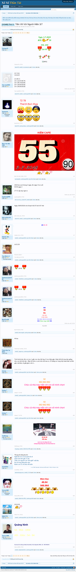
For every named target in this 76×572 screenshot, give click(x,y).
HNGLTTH (5, 516)
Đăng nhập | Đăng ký (68, 1)
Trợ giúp (58, 567)
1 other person (39, 372)
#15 (74, 415)
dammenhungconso (19, 472)
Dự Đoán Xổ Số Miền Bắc (14, 26)
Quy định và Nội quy (70, 569)
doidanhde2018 (22, 549)
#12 (74, 348)
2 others (38, 418)
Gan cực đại (67, 17)
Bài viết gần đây (15, 8)
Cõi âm (4, 371)
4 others (36, 395)
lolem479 (17, 67)
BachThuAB (5, 319)
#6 (74, 215)
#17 (74, 469)
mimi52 (21, 67)
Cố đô (29, 472)
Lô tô (9, 19)
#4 (74, 176)
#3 (74, 123)
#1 (74, 64)
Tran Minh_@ (6, 256)
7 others (35, 278)
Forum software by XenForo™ (14, 569)
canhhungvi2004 (27, 93)
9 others (38, 126)
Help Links (20, 6)
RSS (74, 567)
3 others (35, 93)
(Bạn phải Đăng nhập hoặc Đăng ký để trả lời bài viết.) (62, 555)
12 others (34, 67)
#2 (74, 91)
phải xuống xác (6, 217)
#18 (74, 495)
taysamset (5, 111)
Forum (6, 6)
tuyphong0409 (6, 196)
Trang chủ (63, 567)
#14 (74, 392)
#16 (74, 446)
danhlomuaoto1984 (7, 278)
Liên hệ (53, 567)
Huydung (17, 448)
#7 (74, 235)
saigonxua (21, 351)
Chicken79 (28, 26)
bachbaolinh (17, 179)
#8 (74, 257)
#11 (74, 329)
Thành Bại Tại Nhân (6, 351)
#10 (74, 296)
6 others (40, 179)
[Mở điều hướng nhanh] (73, 13)
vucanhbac (5, 466)
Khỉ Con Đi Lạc (18, 199)
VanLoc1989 (5, 535)
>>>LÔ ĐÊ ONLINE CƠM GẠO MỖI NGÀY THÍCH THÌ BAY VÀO (44, 467)
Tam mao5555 (6, 85)
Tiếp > (28, 32)
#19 (74, 514)
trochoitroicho (26, 67)
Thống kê (61, 17)
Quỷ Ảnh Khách (32, 179)
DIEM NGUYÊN (26, 448)
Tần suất (5, 19)
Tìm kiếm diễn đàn (6, 8)
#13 (74, 369)
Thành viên (12, 6)
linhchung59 (21, 332)
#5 (74, 196)
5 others (38, 260)
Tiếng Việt (3, 567)
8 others (35, 332)
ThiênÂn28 (21, 278)
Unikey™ (4, 390)
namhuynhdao (22, 126)
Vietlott (22, 17)
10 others (38, 549)
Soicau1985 (5, 490)
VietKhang (5, 436)
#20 (74, 547)
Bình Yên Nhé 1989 (6, 144)
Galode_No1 (5, 237)
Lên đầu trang (69, 567)
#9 (74, 276)
